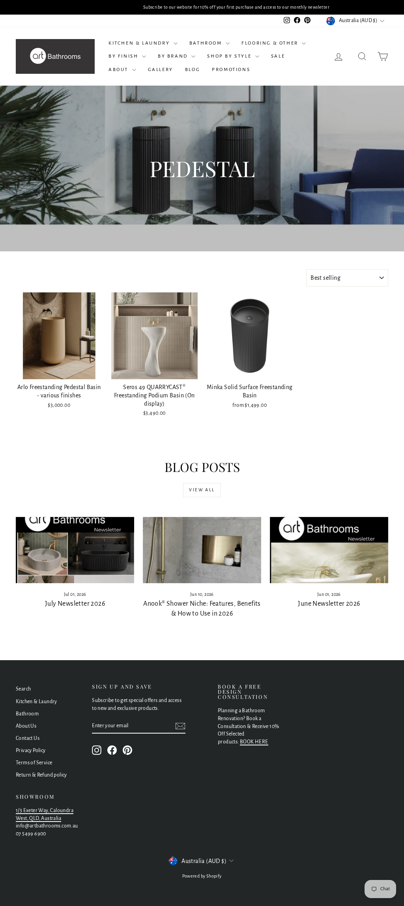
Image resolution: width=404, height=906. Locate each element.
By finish (124, 56)
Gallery (160, 69)
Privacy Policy (31, 750)
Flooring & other (270, 43)
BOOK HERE (254, 742)
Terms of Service (34, 763)
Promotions (231, 69)
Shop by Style (230, 56)
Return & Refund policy (41, 775)
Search (23, 689)
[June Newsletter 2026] (329, 550)
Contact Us (27, 738)
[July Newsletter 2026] (75, 550)
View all (202, 489)
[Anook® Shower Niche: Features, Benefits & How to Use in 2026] (202, 550)
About (119, 69)
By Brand (173, 56)
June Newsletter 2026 (329, 603)
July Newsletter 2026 (75, 603)
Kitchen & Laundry (140, 43)
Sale (278, 56)
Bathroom (206, 43)
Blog (192, 69)
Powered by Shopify (201, 876)
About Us (26, 726)
